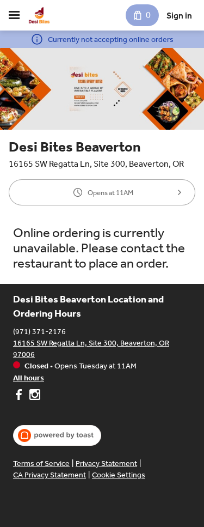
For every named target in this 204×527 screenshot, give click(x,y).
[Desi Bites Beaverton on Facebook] (20, 396)
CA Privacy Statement (49, 475)
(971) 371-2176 (39, 331)
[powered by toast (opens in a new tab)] (57, 435)
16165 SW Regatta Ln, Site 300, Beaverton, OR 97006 (91, 348)
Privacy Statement (106, 463)
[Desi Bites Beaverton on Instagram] (33, 396)
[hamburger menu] (14, 15)
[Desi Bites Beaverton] (39, 15)
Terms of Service (41, 463)
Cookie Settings (118, 475)
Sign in (179, 15)
